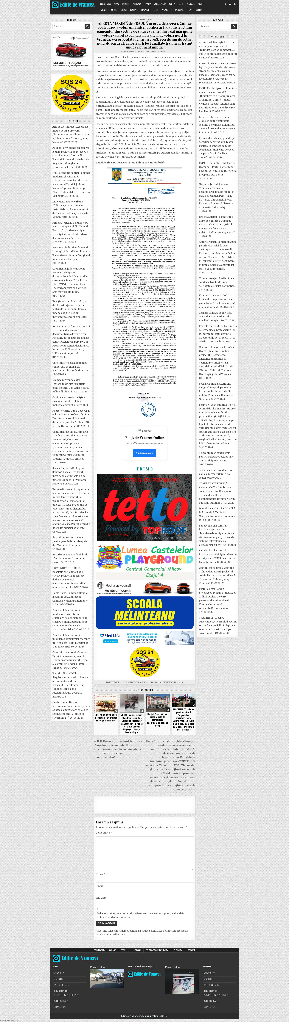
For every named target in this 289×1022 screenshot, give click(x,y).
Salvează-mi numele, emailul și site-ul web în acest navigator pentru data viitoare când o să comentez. (140, 915)
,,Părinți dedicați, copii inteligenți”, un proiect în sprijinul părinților (106, 717)
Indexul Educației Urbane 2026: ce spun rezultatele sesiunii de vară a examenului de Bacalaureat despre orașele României (70, 209)
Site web (101, 898)
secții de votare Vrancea (173, 682)
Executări (179, 9)
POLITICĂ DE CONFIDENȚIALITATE (157, 950)
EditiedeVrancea (130, 51)
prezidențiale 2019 (155, 682)
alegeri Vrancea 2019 (134, 682)
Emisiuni (125, 4)
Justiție (147, 4)
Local (181, 4)
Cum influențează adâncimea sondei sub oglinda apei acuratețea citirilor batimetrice (70, 367)
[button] (9, 1020)
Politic (172, 4)
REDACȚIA (191, 950)
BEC (145, 682)
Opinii (156, 9)
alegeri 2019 (120, 682)
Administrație (160, 4)
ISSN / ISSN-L (136, 950)
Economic (191, 4)
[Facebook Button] (226, 4)
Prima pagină (105, 4)
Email (100, 886)
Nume (100, 874)
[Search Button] (235, 4)
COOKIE (123, 950)
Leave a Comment (159, 51)
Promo (190, 9)
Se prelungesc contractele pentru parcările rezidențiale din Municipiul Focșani (69, 541)
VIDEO (116, 4)
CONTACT (112, 950)
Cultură (114, 9)
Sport (201, 4)
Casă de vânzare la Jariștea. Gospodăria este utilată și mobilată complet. (68, 401)
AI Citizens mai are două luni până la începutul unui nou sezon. (69, 558)
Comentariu (104, 832)
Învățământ (145, 9)
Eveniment (137, 4)
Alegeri (104, 9)
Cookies (199, 9)
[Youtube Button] (230, 4)
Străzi (124, 9)
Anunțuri (165, 9)
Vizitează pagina (144, 453)
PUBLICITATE (178, 950)
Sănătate (134, 9)
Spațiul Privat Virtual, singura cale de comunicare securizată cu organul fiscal (157, 720)
